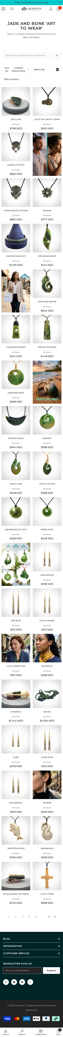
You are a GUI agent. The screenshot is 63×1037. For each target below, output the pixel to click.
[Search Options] (58, 55)
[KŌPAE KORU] (47, 511)
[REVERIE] (47, 785)
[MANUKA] (47, 192)
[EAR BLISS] (16, 602)
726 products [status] (11, 79)
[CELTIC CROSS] (47, 876)
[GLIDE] (16, 739)
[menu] (3, 9)
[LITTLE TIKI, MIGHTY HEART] (47, 101)
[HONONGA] (16, 693)
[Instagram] (14, 982)
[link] (22, 1032)
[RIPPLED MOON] (16, 420)
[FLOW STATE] (47, 739)
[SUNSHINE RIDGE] (16, 375)
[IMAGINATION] (47, 557)
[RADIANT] (47, 420)
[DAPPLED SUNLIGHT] (16, 238)
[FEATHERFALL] (16, 785)
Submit (51, 970)
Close (60, 3)
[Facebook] (6, 982)
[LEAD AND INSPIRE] (47, 283)
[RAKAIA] (47, 693)
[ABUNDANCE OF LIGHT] (16, 511)
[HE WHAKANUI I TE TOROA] (16, 876)
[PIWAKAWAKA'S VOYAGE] (16, 192)
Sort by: (15, 69)
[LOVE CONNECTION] (16, 648)
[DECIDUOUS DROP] (47, 238)
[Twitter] (30, 982)
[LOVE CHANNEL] (47, 602)
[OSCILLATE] (16, 101)
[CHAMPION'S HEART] (16, 329)
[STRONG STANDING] (47, 329)
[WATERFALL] (47, 648)
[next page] (55, 917)
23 (49, 916)
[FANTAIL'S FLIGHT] (16, 147)
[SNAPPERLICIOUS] (16, 830)
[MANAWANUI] (47, 830)
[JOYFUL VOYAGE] (47, 466)
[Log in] (51, 9)
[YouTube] (22, 982)
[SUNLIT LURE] (16, 466)
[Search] (12, 9)
